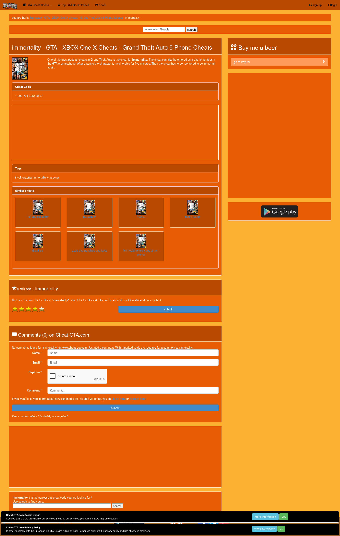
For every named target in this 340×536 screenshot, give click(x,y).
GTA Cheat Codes (38, 5)
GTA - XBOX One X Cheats (61, 17)
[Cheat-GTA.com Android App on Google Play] (279, 211)
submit (168, 309)
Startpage (36, 17)
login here (119, 399)
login (333, 5)
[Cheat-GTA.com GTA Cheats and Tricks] (10, 5)
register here (138, 399)
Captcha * (35, 372)
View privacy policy (264, 528)
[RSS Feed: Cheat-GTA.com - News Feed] (173, 523)
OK (284, 516)
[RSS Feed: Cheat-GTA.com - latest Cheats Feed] (180, 523)
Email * (37, 362)
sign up (317, 5)
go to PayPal (242, 62)
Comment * (34, 390)
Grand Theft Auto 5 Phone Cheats (101, 17)
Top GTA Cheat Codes (74, 5)
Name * (37, 353)
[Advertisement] (115, 132)
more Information (265, 516)
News (101, 5)
